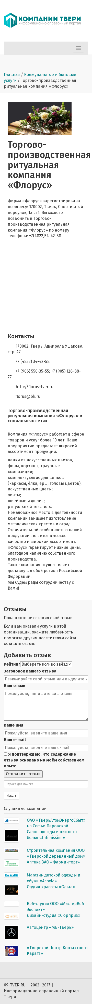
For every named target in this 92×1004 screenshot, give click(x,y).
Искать (11, 795)
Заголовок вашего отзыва (30, 671)
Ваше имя (13, 725)
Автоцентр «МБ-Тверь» (50, 927)
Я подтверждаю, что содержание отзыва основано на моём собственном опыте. (44, 760)
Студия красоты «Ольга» (51, 886)
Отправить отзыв (23, 773)
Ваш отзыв (14, 685)
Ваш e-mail (15, 739)
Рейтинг (12, 664)
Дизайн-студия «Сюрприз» (53, 915)
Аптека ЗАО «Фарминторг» (53, 862)
